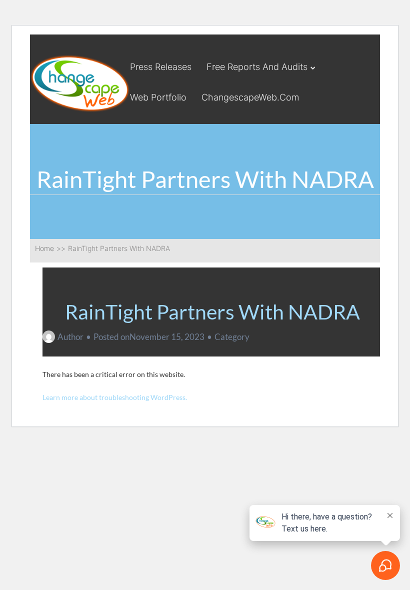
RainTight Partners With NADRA (212, 312)
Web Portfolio (158, 97)
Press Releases (161, 67)
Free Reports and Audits (257, 67)
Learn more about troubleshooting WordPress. (114, 397)
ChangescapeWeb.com (250, 97)
